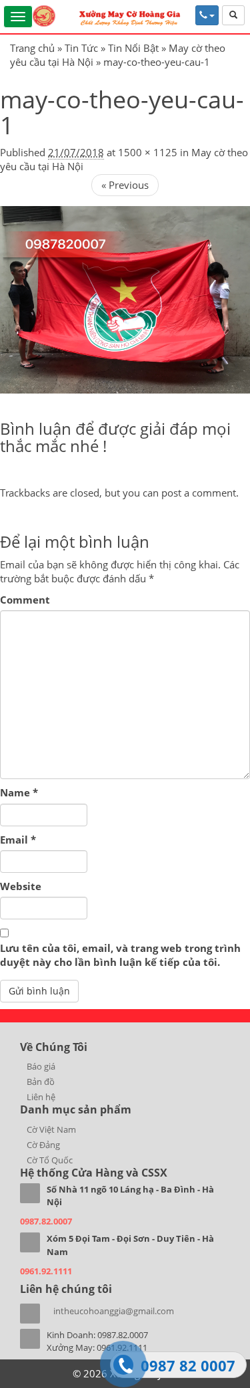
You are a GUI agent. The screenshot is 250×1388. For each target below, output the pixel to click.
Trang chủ (32, 48)
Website (20, 886)
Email (18, 839)
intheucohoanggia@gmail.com (113, 1311)
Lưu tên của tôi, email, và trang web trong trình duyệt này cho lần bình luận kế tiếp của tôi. (120, 955)
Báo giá (41, 1066)
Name (19, 792)
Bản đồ (41, 1082)
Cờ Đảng (43, 1145)
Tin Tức (81, 48)
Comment (25, 599)
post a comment (198, 492)
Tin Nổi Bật (133, 48)
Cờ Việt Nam (51, 1129)
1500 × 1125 (147, 152)
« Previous (125, 184)
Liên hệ (41, 1097)
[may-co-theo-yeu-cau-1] (125, 298)
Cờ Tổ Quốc (50, 1160)
